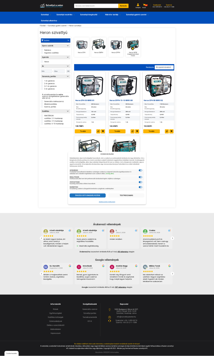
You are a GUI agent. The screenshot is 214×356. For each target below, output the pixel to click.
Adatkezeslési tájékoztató (107, 202)
